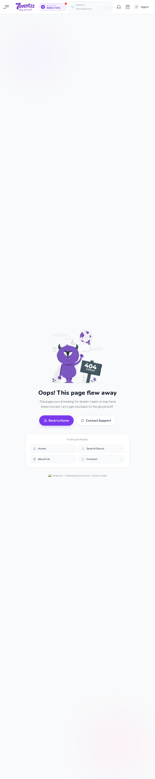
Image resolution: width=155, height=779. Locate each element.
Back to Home (59, 420)
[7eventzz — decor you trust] (25, 7)
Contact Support (98, 420)
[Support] (119, 7)
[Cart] (128, 7)
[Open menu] (6, 7)
